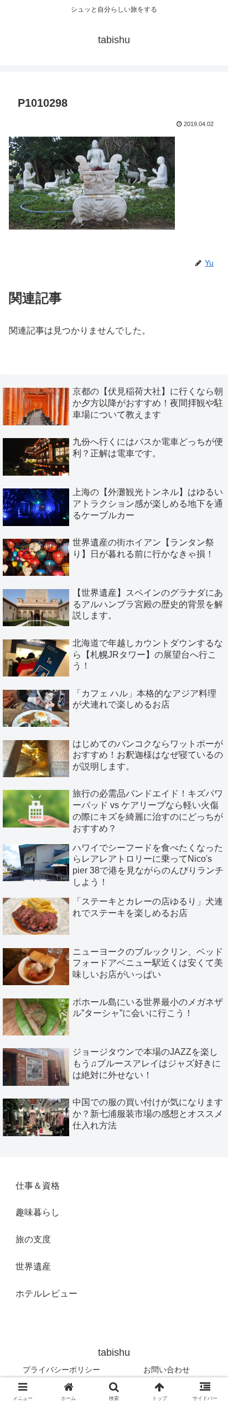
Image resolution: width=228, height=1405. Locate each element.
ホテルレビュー (46, 1293)
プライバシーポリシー (61, 1369)
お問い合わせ (166, 1369)
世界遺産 (33, 1266)
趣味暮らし (37, 1212)
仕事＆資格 (37, 1185)
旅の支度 (33, 1239)
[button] (205, 1329)
